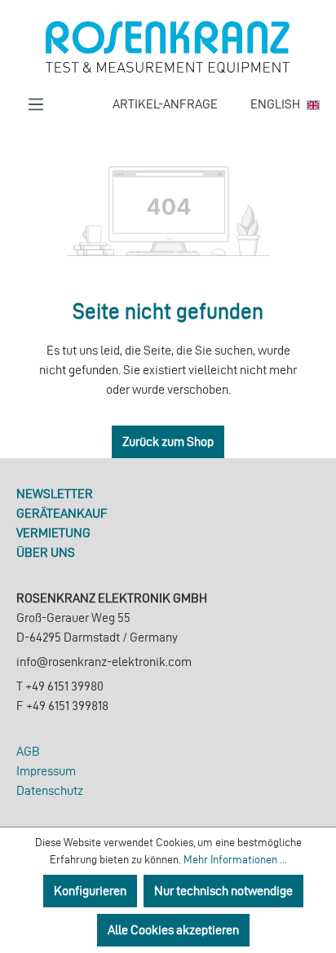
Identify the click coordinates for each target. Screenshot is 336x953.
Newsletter (54, 494)
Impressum (46, 771)
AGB (28, 751)
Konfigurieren (90, 891)
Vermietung (53, 533)
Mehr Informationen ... (235, 860)
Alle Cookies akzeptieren (173, 930)
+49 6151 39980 (64, 686)
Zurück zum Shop (168, 441)
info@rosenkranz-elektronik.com (104, 661)
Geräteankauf (62, 513)
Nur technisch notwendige (223, 891)
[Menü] (35, 104)
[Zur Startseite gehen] (168, 47)
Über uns (45, 552)
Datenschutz (49, 790)
